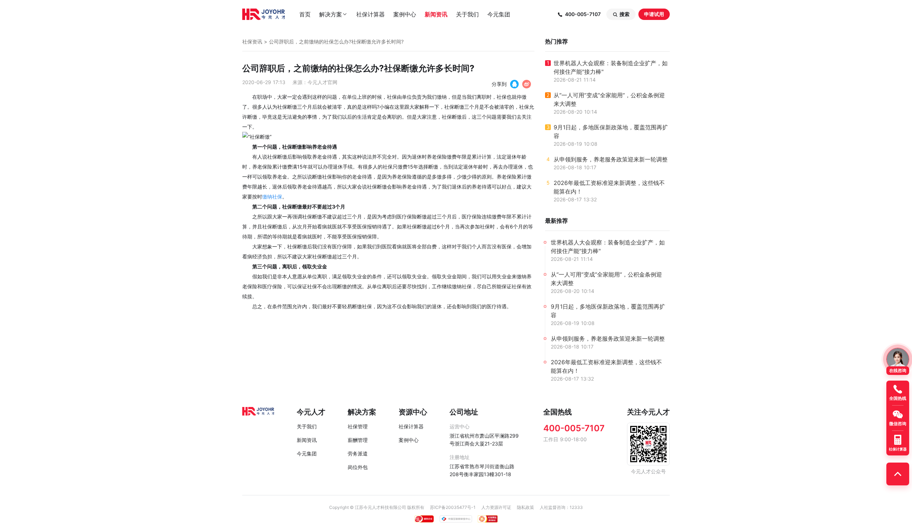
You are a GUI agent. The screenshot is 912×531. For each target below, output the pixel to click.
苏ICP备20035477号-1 (453, 507)
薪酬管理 (358, 440)
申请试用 (654, 14)
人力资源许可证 (496, 507)
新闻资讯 (436, 14)
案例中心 (404, 14)
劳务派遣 (358, 453)
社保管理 (358, 426)
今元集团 (498, 14)
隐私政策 (525, 507)
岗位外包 (358, 467)
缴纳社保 (272, 197)
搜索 (620, 14)
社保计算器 (370, 14)
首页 (305, 14)
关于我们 (467, 14)
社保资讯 (252, 41)
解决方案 (333, 14)
